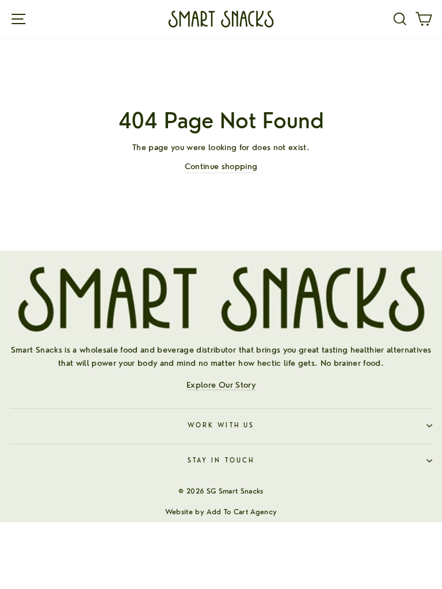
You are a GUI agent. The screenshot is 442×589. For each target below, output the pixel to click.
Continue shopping (221, 166)
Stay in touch (221, 460)
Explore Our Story (221, 384)
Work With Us (221, 425)
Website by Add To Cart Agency (221, 511)
